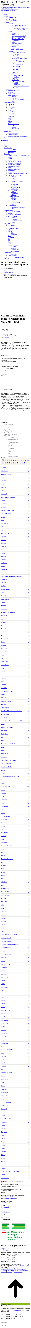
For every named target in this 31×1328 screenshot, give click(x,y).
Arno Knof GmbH (15, 514)
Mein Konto (5, 140)
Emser (15, 658)
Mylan (15, 849)
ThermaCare (15, 1106)
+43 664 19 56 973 (8, 1202)
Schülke (15, 1013)
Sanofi (15, 997)
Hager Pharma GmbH (15, 727)
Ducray (15, 642)
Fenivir (15, 681)
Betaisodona (15, 543)
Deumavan (15, 609)
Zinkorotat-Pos (15, 1178)
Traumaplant (15, 1112)
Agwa (15, 477)
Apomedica (15, 504)
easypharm (15, 648)
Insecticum (15, 757)
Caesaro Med (15, 579)
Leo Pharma (15, 800)
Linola (15, 803)
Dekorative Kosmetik (12, 366)
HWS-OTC (15, 750)
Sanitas (15, 994)
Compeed (15, 602)
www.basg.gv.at (5, 1248)
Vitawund (15, 1152)
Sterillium (15, 1056)
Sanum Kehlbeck (15, 1010)
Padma (15, 905)
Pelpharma (15, 918)
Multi (15, 839)
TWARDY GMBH (15, 1119)
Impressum (4, 1270)
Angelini (15, 500)
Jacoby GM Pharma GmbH (15, 760)
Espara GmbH (15, 665)
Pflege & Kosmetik (9, 436)
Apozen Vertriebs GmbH (15, 510)
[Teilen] (5, 1322)
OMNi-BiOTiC (15, 892)
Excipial (15, 675)
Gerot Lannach (15, 708)
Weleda (15, 1158)
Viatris (15, 1135)
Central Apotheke (15, 589)
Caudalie (15, 586)
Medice (15, 826)
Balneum (15, 527)
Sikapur (15, 1027)
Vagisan (15, 1125)
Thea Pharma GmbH (15, 1102)
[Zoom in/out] (6, 1325)
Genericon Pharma (15, 701)
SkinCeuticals (15, 1043)
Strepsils (15, 1063)
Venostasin (15, 1129)
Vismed (15, 1145)
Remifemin (15, 967)
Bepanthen (15, 537)
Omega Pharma (15, 888)
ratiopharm (15, 958)
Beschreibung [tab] (8, 389)
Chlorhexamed (15, 599)
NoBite (15, 869)
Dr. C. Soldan (15, 625)
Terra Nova (15, 1096)
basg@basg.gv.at (5, 1250)
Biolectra (15, 556)
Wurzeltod (15, 1168)
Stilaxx (15, 1060)
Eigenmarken (7, 430)
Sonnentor (15, 1046)
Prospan (15, 951)
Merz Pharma (15, 833)
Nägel (9, 454)
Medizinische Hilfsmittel (10, 434)
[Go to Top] (15, 1302)
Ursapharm (15, 1122)
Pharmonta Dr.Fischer (15, 941)
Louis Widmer (15, 806)
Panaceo (15, 908)
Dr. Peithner (15, 635)
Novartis (15, 872)
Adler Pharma (15, 471)
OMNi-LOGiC (15, 895)
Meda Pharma (15, 823)
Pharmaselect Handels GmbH (15, 935)
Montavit (15, 836)
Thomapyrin (15, 1109)
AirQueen (15, 481)
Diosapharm (15, 616)
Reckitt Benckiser (15, 964)
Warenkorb (4, 142)
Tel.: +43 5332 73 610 (22, 1266)
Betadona (15, 540)
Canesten (15, 583)
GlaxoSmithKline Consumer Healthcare (15, 711)
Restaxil (15, 971)
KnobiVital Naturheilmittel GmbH (15, 777)
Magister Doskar (15, 816)
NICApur (15, 862)
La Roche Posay (15, 787)
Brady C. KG (15, 569)
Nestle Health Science (15, 859)
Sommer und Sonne (13, 456)
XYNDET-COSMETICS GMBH (15, 1171)
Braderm (15, 566)
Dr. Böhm (15, 622)
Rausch (15, 961)
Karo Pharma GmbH (15, 767)
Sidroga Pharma (15, 1020)
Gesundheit (7, 433)
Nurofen (15, 875)
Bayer (15, 530)
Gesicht (10, 445)
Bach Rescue (15, 523)
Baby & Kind (11, 438)
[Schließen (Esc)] (6, 1322)
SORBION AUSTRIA (15, 1050)
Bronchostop (15, 573)
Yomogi (15, 1175)
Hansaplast (15, 731)
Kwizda (15, 780)
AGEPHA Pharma (15, 474)
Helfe (15, 740)
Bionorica (15, 560)
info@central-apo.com (11, 1198)
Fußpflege (10, 444)
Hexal (15, 747)
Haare (9, 447)
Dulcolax (15, 645)
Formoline (15, 685)
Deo (9, 441)
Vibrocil (15, 1138)
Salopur (15, 990)
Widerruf (9, 1272)
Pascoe (15, 915)
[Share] (3, 1325)
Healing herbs (15, 734)
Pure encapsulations (15, 954)
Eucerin (15, 671)
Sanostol (15, 1004)
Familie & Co (8, 431)
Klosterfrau (15, 773)
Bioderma (15, 550)
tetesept (15, 1099)
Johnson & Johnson (15, 764)
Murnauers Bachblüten (15, 846)
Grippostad (15, 717)
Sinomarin (15, 1036)
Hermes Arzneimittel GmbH (15, 744)
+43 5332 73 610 (5, 9)
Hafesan (15, 724)
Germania (15, 704)
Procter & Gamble (15, 948)
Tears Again (15, 1089)
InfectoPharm (15, 754)
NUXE (15, 879)
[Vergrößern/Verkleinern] (1, 1322)
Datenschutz (11, 1270)
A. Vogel (15, 468)
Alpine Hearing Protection (15, 497)
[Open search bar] (15, 12)
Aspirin (15, 517)
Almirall (15, 491)
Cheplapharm (15, 596)
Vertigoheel (15, 1132)
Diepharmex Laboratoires (15, 612)
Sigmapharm (15, 1023)
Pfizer (15, 931)
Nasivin (15, 856)
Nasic (15, 852)
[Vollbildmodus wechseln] (3, 1322)
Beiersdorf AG (15, 533)
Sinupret (15, 1040)
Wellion (15, 1161)
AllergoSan (15, 487)
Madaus (15, 813)
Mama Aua (15, 819)
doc (15, 619)
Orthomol (15, 898)
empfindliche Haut (13, 442)
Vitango (15, 1148)
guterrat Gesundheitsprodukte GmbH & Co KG (15, 721)
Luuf (15, 810)
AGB (16, 1270)
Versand (7, 337)
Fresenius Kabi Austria (15, 691)
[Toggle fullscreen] (5, 1325)
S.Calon (15, 984)
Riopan (15, 981)
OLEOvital (15, 885)
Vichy (6, 370)
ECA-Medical (15, 652)
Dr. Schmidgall (15, 639)
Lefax (15, 796)
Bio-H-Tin (15, 546)
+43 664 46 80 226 (8, 1207)
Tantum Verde (15, 1079)
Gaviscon (15, 694)
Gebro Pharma (15, 698)
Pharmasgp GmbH (15, 938)
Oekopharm (15, 882)
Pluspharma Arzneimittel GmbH (15, 944)
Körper (9, 451)
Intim (9, 450)
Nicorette (15, 865)
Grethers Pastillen (15, 714)
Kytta (15, 783)
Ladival (15, 790)
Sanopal (15, 1000)
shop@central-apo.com (20, 1269)
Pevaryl (15, 928)
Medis (15, 829)
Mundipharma (15, 842)
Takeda (15, 1076)
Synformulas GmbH (15, 1073)
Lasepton (15, 793)
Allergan (15, 484)
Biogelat (15, 553)
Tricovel (15, 1115)
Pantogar (15, 912)
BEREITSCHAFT (10, 10)
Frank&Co (15, 688)
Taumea (15, 1086)
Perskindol (15, 921)
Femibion (15, 678)
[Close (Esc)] (1, 1325)
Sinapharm (15, 1033)
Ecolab (15, 655)
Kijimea (15, 770)
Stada (15, 1053)
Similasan (15, 1030)
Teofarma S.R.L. (15, 1092)
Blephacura (15, 563)
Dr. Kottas (15, 632)
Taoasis (15, 1083)
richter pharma (15, 977)
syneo (15, 1069)
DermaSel (15, 606)
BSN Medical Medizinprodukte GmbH (15, 576)
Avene (15, 520)
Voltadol (15, 1155)
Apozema (15, 507)
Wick (15, 1165)
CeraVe (15, 593)
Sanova (15, 1007)
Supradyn (15, 1066)
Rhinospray (15, 974)
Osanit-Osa (15, 902)
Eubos (15, 668)
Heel (15, 737)
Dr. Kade (15, 629)
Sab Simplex (15, 987)
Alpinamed (15, 494)
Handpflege (11, 448)
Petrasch (15, 925)
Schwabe (15, 1017)
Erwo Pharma (15, 662)
